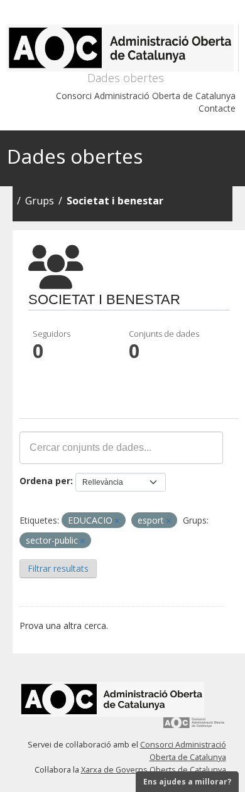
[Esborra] (117, 520)
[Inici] (123, 47)
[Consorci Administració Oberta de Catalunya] (194, 727)
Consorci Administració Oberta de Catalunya (146, 96)
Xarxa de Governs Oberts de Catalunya (153, 769)
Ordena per (44, 481)
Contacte (217, 108)
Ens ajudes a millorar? (187, 781)
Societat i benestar (115, 201)
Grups (39, 201)
